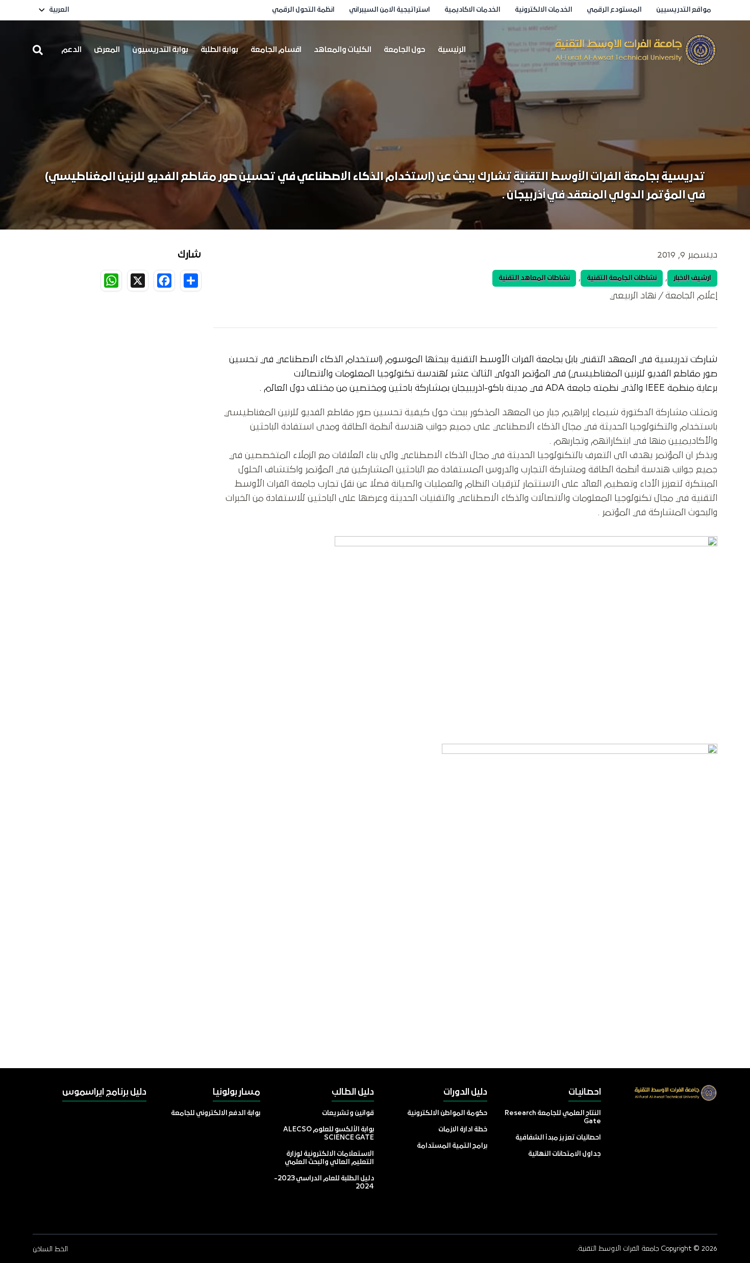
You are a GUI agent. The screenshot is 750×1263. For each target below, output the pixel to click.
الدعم (71, 50)
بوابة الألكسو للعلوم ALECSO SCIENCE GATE (328, 1133)
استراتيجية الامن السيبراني (389, 10)
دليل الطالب (353, 1092)
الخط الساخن (50, 1249)
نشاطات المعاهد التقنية (534, 278)
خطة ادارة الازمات (462, 1129)
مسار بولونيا (236, 1092)
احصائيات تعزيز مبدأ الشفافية (558, 1137)
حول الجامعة (405, 50)
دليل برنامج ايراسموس (104, 1092)
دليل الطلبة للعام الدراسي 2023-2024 (324, 1182)
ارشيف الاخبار (692, 278)
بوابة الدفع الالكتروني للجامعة (215, 1113)
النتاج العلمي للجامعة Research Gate (553, 1117)
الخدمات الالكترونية (543, 10)
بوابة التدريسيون (160, 50)
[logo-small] (635, 50)
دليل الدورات (465, 1092)
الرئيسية (452, 50)
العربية (59, 10)
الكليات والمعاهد (342, 50)
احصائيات (584, 1092)
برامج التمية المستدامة (452, 1146)
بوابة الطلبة (219, 50)
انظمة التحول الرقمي (303, 10)
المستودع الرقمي (614, 10)
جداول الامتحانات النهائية (564, 1154)
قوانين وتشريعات (348, 1113)
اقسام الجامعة (276, 50)
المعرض (107, 50)
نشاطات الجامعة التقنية (622, 278)
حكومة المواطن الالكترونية (447, 1113)
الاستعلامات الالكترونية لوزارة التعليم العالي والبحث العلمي (329, 1158)
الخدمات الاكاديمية (472, 10)
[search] (38, 50)
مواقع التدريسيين (683, 10)
